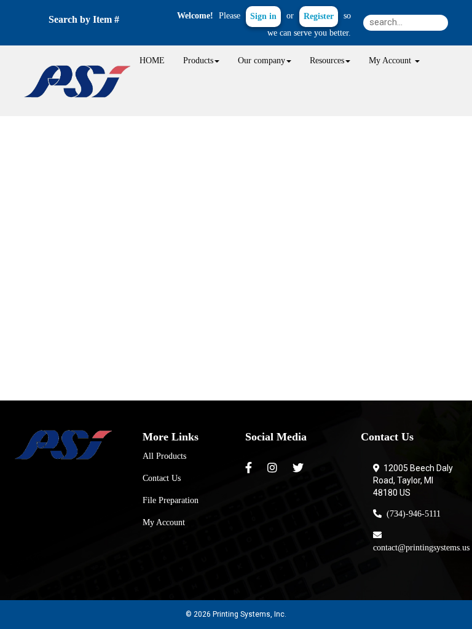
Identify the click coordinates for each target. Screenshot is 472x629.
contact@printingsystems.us (421, 541)
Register (319, 16)
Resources (327, 60)
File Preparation (171, 500)
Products (198, 60)
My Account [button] (391, 60)
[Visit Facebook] (250, 468)
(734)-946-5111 (411, 513)
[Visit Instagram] (273, 468)
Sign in (263, 16)
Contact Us (162, 478)
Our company (261, 60)
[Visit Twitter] (300, 468)
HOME (152, 60)
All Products (164, 456)
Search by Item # (84, 19)
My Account (164, 522)
